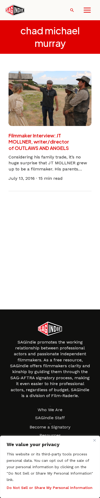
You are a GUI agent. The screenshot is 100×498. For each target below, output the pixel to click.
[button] (72, 10)
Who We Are (50, 409)
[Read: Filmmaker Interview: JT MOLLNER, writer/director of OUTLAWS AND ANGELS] (50, 97)
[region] (50, 467)
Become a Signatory (50, 427)
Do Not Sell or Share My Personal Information (50, 487)
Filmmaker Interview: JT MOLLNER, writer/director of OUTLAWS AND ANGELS (39, 141)
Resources (50, 435)
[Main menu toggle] (87, 10)
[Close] (94, 440)
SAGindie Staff (50, 417)
